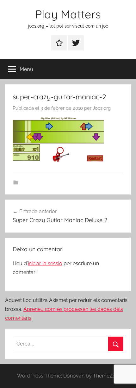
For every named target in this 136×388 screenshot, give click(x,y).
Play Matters (68, 14)
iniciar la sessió (45, 263)
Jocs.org (102, 108)
